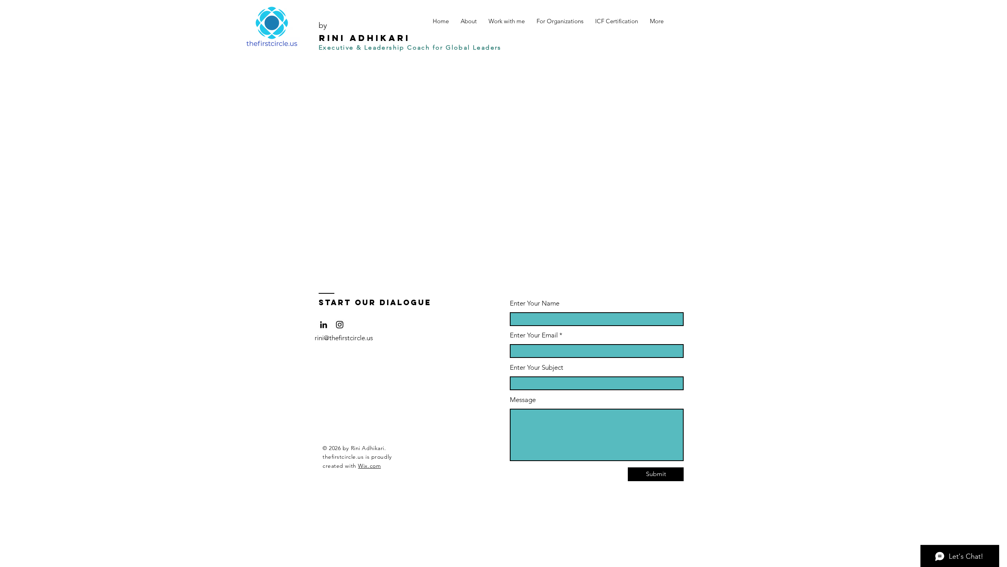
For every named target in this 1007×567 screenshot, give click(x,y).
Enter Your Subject (536, 367)
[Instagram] (340, 325)
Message (523, 400)
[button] (469, 21)
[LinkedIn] (323, 325)
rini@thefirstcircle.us (344, 338)
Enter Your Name (534, 303)
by (323, 25)
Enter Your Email (534, 335)
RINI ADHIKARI (362, 38)
